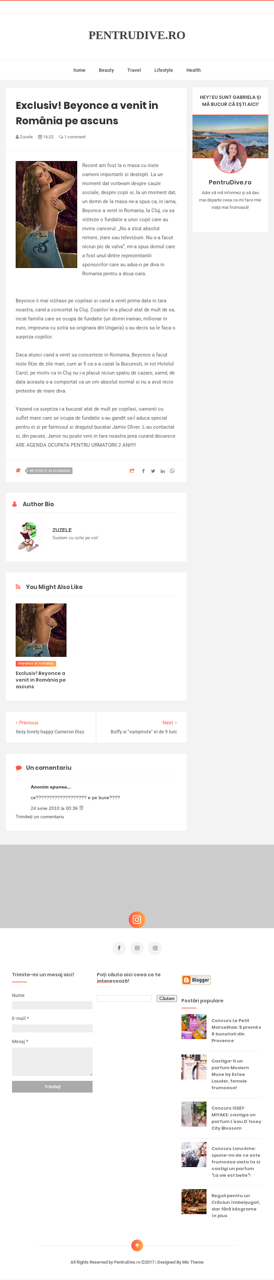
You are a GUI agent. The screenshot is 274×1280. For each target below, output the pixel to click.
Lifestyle (163, 70)
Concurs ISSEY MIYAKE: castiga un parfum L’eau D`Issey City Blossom (236, 1118)
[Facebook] (250, 218)
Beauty (106, 70)
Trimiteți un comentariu (40, 816)
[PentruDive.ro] (240, 218)
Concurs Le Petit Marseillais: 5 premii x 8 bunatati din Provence (236, 1030)
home (80, 70)
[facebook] (119, 948)
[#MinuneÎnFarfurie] (221, 218)
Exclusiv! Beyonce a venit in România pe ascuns (41, 680)
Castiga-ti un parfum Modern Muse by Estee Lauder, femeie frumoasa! (230, 1074)
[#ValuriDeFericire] (230, 218)
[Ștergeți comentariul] (81, 808)
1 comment (74, 136)
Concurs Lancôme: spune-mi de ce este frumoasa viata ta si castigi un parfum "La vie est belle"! (236, 1161)
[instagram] (137, 948)
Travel (134, 70)
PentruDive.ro (137, 35)
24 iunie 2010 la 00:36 (55, 808)
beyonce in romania (50, 471)
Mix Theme (192, 1262)
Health (193, 70)
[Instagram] (211, 218)
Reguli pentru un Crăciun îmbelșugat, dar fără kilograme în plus (236, 1205)
